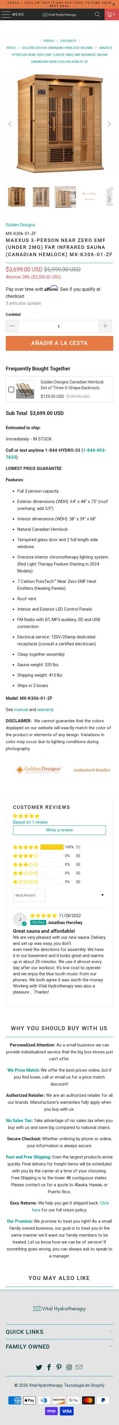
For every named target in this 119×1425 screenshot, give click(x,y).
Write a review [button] (59, 830)
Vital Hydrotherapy (45, 1385)
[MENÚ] (3, 14)
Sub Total (16, 413)
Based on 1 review (30, 822)
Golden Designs (20, 224)
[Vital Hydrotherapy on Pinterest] (59, 1367)
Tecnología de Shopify (84, 1385)
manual (21, 709)
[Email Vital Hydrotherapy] (79, 1367)
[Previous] (10, 123)
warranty (45, 709)
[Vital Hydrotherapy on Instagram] (69, 1367)
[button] (25, 847)
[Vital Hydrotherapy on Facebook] (49, 1367)
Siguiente (68, 41)
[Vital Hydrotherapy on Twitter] (39, 1367)
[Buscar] (97, 14)
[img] (43, 915)
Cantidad (13, 314)
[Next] (109, 123)
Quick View (25, 393)
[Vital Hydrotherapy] (59, 14)
